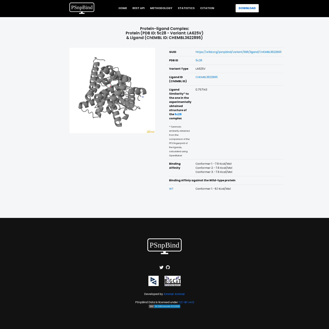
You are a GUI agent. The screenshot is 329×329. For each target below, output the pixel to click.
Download (247, 8)
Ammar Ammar (174, 294)
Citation (207, 8)
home (123, 8)
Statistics (186, 8)
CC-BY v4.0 (186, 302)
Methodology (161, 8)
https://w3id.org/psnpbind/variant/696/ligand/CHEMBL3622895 (239, 52)
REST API (138, 8)
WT (171, 189)
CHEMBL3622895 (207, 77)
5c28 (199, 60)
